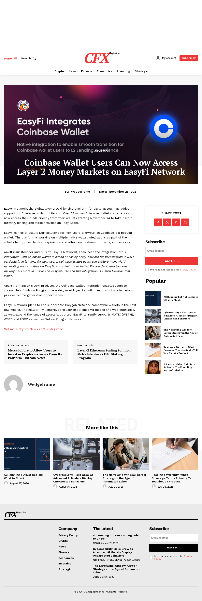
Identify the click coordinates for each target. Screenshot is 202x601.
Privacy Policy (188, 269)
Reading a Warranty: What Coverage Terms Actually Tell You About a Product (181, 350)
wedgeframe (80, 191)
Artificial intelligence (108, 560)
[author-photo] (6, 483)
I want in (169, 261)
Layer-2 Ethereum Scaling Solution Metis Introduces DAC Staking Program (104, 354)
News (96, 543)
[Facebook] (158, 222)
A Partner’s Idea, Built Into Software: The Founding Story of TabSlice (179, 367)
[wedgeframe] (13, 384)
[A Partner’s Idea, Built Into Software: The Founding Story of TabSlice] (153, 367)
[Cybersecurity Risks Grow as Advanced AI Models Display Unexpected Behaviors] (153, 316)
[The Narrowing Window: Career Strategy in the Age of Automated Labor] (153, 333)
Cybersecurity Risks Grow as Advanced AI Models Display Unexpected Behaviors (180, 315)
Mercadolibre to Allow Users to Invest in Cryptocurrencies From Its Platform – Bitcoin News (35, 354)
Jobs (96, 577)
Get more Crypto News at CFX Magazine (33, 329)
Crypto (101, 151)
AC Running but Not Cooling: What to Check (24, 476)
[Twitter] (167, 222)
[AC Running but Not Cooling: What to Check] (153, 298)
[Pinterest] (176, 222)
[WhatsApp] (185, 222)
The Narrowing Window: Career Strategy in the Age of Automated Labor (180, 332)
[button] (29, 58)
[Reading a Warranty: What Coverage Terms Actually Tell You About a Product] (153, 350)
